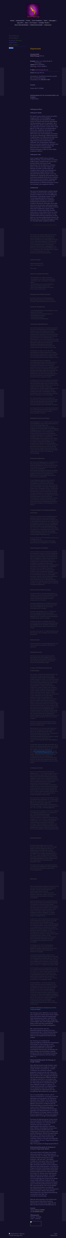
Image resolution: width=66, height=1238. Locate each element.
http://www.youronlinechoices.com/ (44, 753)
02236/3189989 (40, 1210)
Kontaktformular (38, 1211)
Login (55, 1233)
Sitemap (22, 1233)
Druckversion (14, 1233)
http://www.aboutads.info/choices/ (42, 751)
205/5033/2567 (45, 79)
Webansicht (53, 1235)
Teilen (11, 48)
